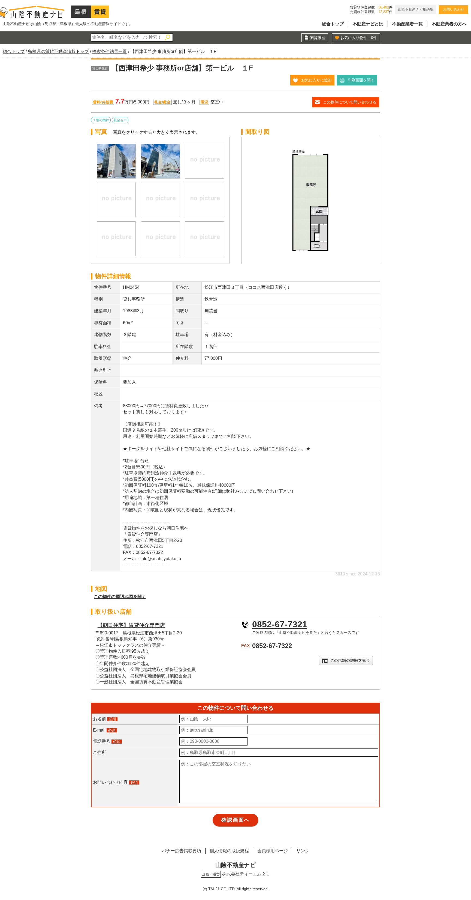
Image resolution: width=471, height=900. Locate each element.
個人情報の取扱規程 (229, 850)
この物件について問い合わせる (349, 102)
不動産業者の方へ (449, 24)
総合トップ (333, 24)
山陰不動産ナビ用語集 (415, 9)
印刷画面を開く (361, 80)
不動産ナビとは (368, 24)
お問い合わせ (453, 9)
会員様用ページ (272, 850)
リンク (302, 850)
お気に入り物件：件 (358, 37)
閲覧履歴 (317, 37)
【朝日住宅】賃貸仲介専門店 (131, 625)
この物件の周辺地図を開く (120, 596)
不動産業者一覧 (407, 24)
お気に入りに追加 (316, 80)
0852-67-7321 (279, 624)
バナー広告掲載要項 (181, 850)
